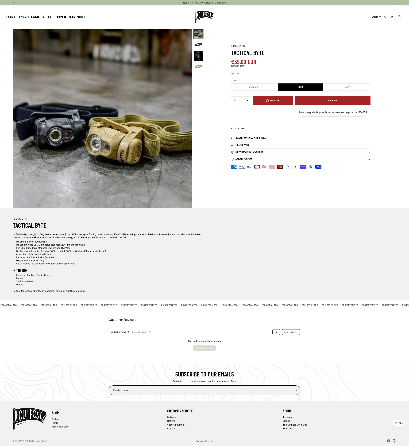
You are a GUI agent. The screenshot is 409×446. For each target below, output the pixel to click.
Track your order (60, 426)
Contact (171, 428)
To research (289, 417)
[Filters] (276, 332)
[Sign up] (295, 390)
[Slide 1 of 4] (198, 34)
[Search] (385, 16)
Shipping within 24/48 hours (249, 151)
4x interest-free (243, 159)
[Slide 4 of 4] (198, 66)
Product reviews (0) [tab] (120, 332)
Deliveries (172, 417)
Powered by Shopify (40, 441)
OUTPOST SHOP (25, 441)
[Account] (392, 16)
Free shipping (242, 144)
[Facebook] (389, 441)
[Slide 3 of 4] (198, 56)
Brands (286, 420)
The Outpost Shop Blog (295, 424)
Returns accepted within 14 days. (251, 137)
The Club (287, 428)
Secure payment (176, 424)
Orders (55, 419)
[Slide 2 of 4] (198, 45)
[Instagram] (394, 441)
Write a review (204, 348)
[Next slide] (188, 118)
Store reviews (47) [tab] (141, 332)
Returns (171, 420)
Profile (55, 422)
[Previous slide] (16, 118)
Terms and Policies (204, 441)
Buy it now (332, 100)
